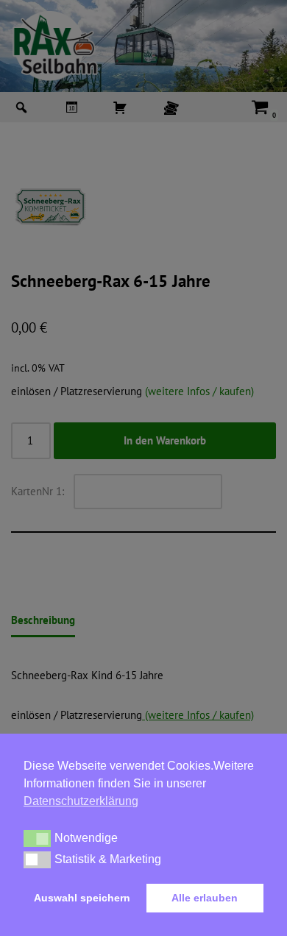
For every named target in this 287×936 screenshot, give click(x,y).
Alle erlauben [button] (204, 898)
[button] (37, 838)
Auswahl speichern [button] (82, 898)
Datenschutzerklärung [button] (81, 801)
